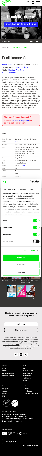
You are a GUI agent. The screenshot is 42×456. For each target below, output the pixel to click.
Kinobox (12, 73)
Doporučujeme (27, 373)
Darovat (4, 393)
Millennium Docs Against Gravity (25, 281)
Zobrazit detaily (29, 250)
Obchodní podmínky (8, 375)
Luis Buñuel (7, 65)
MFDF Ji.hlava (21, 299)
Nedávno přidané (28, 371)
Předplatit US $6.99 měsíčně (21, 24)
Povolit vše (21, 257)
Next (37, 41)
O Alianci (5, 368)
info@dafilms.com (15, 421)
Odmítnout (21, 272)
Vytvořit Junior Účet (31, 393)
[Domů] (7, 3)
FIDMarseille (10, 299)
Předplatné (5, 389)
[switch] (36, 227)
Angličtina (20, 70)
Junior (27, 389)
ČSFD (5, 73)
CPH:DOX (5, 280)
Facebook (16, 47)
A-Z (24, 368)
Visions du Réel (30, 299)
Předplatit (10, 441)
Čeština (11, 70)
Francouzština (22, 67)
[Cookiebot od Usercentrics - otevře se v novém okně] (29, 181)
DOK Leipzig (34, 280)
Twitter (25, 47)
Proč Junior (28, 391)
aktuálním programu (20, 121)
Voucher (5, 391)
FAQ (3, 396)
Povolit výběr (21, 265)
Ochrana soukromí (8, 373)
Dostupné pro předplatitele (27, 377)
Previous (31, 41)
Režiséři (25, 380)
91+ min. (22, 165)
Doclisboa (14, 280)
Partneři (4, 371)
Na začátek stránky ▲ (31, 445)
